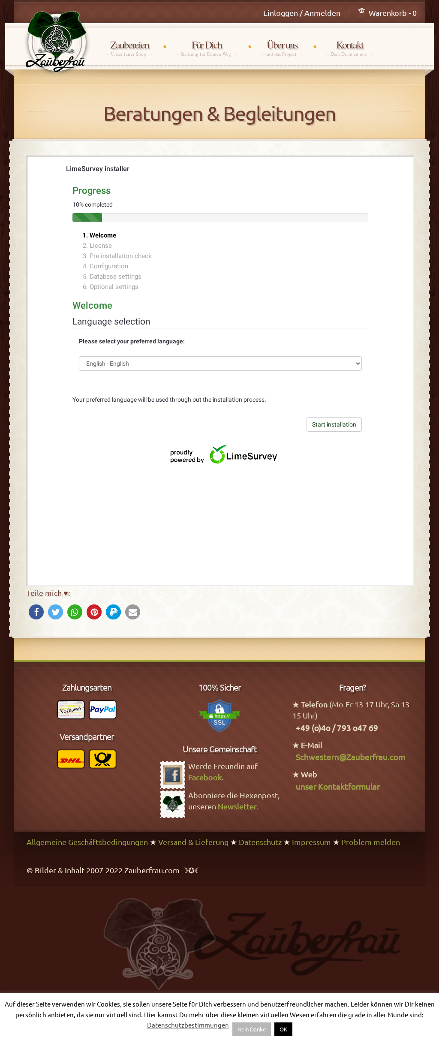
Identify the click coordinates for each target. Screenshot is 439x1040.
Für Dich (206, 48)
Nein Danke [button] (252, 1029)
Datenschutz (260, 841)
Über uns (281, 48)
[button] (36, 611)
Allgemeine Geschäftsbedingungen (87, 841)
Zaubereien (129, 48)
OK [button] (283, 1029)
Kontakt (349, 48)
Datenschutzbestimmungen (188, 1025)
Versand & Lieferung (193, 841)
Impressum (311, 841)
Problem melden (370, 841)
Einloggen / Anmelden (301, 12)
